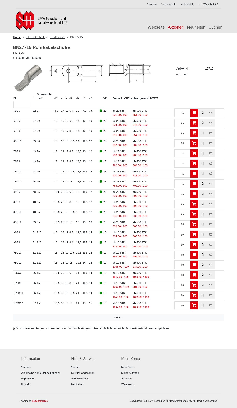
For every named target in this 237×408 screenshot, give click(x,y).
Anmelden (152, 4)
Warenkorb (127, 384)
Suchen (215, 27)
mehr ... (118, 317)
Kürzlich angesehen (82, 372)
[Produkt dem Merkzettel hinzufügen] (203, 113)
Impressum (27, 378)
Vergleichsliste (79, 378)
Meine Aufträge (130, 372)
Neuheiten (196, 27)
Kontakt (25, 384)
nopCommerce (40, 401)
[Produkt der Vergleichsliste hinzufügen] (211, 113)
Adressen (126, 378)
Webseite (156, 27)
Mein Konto (128, 367)
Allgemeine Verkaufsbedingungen (41, 372)
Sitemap (26, 367)
